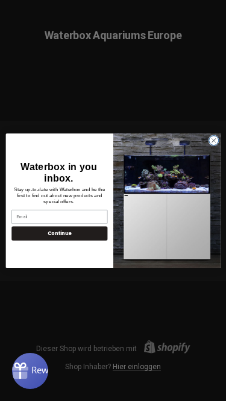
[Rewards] (30, 371)
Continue (59, 233)
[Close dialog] (213, 140)
